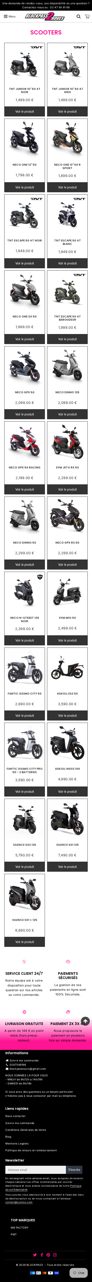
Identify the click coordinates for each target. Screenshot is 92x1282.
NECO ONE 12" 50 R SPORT (67, 166)
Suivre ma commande (24, 1060)
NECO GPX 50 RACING (24, 467)
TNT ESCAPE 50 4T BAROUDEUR (67, 318)
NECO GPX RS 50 (67, 543)
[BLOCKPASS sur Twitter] (35, 1255)
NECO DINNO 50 (24, 543)
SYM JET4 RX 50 (67, 467)
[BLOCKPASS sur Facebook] (42, 1255)
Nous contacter (15, 1116)
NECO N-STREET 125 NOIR (24, 619)
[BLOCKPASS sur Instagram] (55, 1255)
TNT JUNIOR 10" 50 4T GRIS (67, 90)
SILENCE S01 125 (67, 845)
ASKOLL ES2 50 (67, 694)
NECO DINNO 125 (67, 392)
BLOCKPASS (35, 1264)
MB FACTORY (20, 1227)
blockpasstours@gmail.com (28, 1068)
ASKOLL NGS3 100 (67, 769)
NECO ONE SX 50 (25, 316)
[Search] (78, 16)
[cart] (87, 16)
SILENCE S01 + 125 (24, 920)
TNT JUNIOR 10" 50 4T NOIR (24, 90)
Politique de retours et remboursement (31, 1150)
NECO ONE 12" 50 (25, 165)
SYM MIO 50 (67, 618)
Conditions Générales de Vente (25, 1129)
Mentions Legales (17, 1143)
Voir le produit (24, 111)
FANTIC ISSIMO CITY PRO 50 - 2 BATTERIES (25, 770)
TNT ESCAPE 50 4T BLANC (67, 242)
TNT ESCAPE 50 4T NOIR (24, 240)
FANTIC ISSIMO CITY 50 (25, 694)
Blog (8, 1136)
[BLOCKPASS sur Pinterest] (48, 1255)
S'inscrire (74, 1169)
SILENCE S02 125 (24, 845)
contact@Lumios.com (19, 1202)
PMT (14, 1234)
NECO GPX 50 (24, 392)
